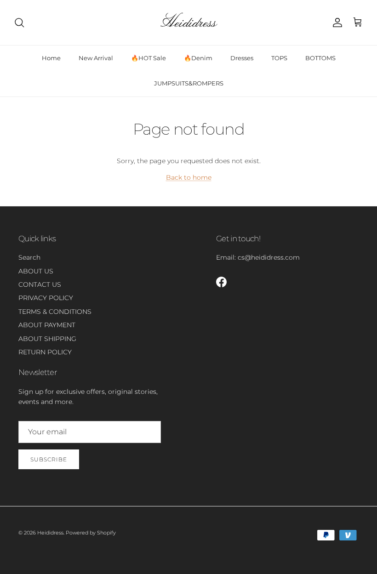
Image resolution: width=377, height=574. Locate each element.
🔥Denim (198, 58)
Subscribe (48, 459)
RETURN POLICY (45, 352)
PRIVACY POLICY (45, 298)
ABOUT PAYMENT (46, 325)
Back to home (188, 177)
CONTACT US (39, 284)
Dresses (241, 58)
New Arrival (96, 58)
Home (51, 58)
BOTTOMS (320, 58)
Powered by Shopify (91, 532)
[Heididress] (188, 22)
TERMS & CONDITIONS (54, 311)
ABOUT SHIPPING (47, 339)
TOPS (279, 58)
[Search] (19, 22)
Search (29, 257)
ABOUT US (35, 271)
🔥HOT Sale (148, 58)
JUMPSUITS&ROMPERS (188, 83)
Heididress (50, 532)
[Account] (335, 22)
